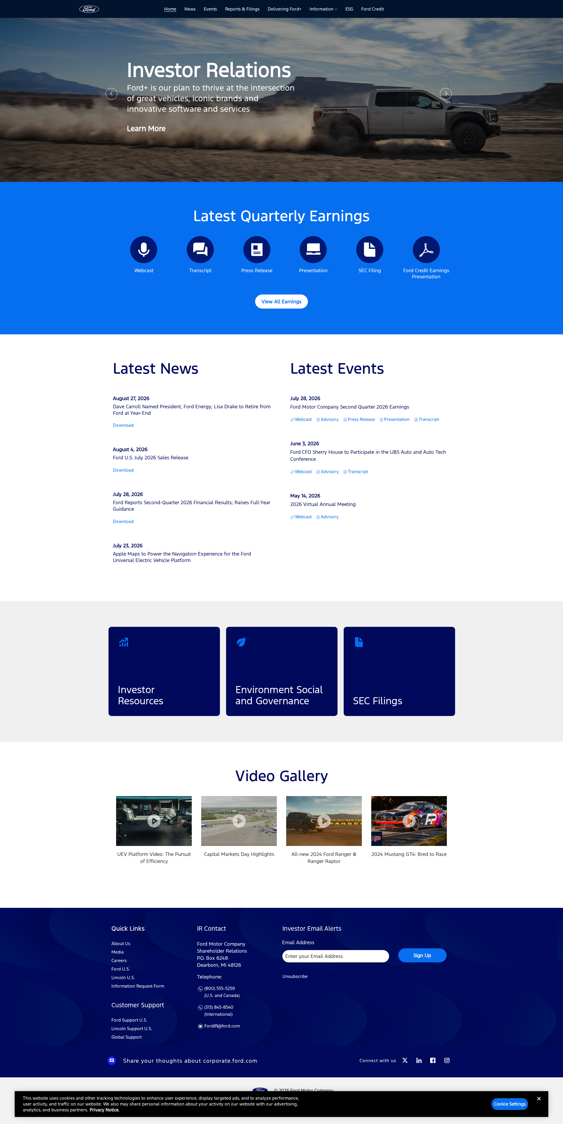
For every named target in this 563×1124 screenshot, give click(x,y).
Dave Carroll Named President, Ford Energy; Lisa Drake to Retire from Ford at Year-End (192, 409)
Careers (119, 960)
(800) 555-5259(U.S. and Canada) (222, 992)
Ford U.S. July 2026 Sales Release (150, 457)
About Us (120, 943)
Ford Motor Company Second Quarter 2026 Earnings (349, 407)
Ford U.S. (120, 969)
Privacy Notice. (105, 1110)
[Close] (539, 1103)
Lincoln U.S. (123, 977)
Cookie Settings (510, 1104)
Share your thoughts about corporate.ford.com (190, 1061)
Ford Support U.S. (129, 1020)
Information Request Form (137, 986)
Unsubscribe (295, 976)
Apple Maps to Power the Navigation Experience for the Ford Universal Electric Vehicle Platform (182, 557)
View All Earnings (281, 301)
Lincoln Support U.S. (131, 1028)
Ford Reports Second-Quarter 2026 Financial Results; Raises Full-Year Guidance (191, 505)
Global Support (126, 1037)
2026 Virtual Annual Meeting (323, 504)
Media (117, 952)
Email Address (298, 942)
